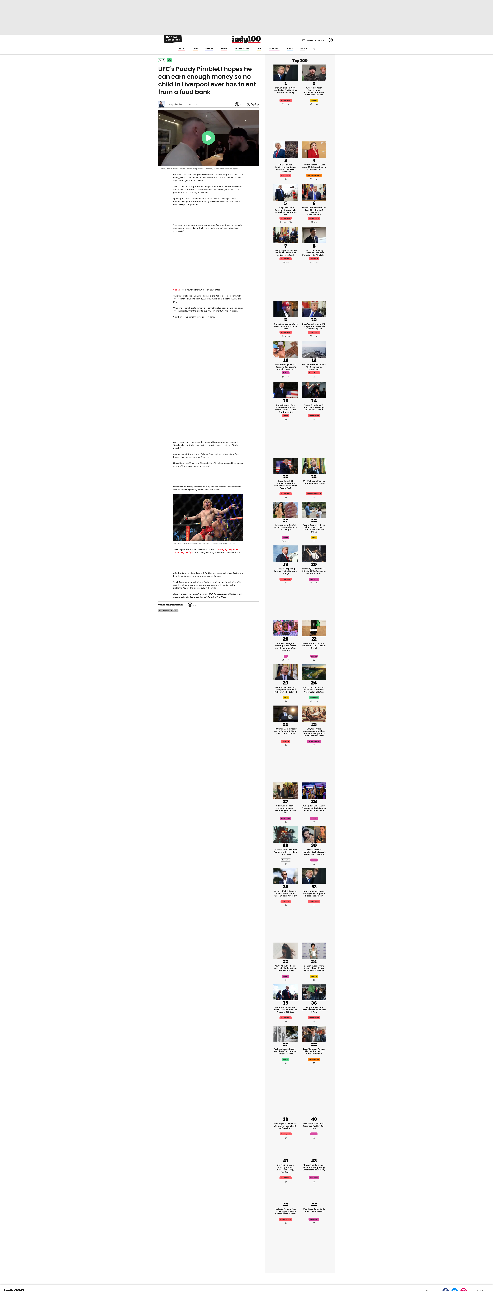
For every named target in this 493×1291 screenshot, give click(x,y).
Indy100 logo (246, 39)
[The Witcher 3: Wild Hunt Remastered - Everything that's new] (285, 834)
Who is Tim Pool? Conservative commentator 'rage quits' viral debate (314, 91)
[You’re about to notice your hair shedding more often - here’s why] (285, 950)
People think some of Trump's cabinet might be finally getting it (314, 407)
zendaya (314, 976)
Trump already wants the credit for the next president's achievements (314, 211)
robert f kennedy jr (314, 494)
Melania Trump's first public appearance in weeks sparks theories (285, 1211)
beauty (285, 538)
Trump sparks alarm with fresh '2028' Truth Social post (286, 326)
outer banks (285, 818)
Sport (161, 60)
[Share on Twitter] (252, 104)
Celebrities (274, 49)
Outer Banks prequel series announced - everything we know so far (285, 809)
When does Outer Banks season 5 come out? (314, 1210)
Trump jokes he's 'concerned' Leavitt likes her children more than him (285, 211)
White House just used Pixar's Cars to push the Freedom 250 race (285, 1009)
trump (285, 416)
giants (285, 1059)
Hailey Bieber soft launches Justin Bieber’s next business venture (314, 852)
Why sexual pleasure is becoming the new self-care (314, 1125)
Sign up (176, 290)
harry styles (314, 579)
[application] (208, 138)
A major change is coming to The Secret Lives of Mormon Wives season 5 (285, 647)
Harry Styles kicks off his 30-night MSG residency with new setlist (314, 571)
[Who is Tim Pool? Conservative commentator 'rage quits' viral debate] (314, 72)
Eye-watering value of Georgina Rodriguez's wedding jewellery (285, 366)
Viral (259, 49)
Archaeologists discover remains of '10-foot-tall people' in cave (285, 1051)
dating (314, 1134)
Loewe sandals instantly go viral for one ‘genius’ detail (314, 645)
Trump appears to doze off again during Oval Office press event (285, 252)
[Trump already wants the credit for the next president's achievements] (314, 192)
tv (285, 656)
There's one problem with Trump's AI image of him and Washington (314, 326)
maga (314, 538)
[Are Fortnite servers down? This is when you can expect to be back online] (285, 1268)
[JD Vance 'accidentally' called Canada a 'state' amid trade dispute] (285, 713)
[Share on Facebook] (248, 104)
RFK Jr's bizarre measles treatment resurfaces (314, 482)
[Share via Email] (257, 104)
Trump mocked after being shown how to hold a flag (314, 1009)
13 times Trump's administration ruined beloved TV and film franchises (285, 168)
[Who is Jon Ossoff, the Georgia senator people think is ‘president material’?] (314, 235)
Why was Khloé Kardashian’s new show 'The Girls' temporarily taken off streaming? (314, 732)
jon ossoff (314, 259)
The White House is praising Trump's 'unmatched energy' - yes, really (286, 1168)
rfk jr (286, 698)
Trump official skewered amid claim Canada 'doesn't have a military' (285, 893)
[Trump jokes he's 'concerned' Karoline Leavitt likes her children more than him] (285, 192)
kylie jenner (314, 1178)
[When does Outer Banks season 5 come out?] (314, 1193)
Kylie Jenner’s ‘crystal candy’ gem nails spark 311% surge (285, 527)
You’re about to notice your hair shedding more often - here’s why (285, 968)
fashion (285, 373)
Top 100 (181, 49)
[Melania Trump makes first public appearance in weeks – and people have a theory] (285, 1193)
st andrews (314, 698)
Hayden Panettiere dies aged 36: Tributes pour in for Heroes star (314, 167)
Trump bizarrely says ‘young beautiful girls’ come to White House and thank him (285, 408)
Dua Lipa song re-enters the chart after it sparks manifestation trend (314, 808)
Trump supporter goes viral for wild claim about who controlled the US (314, 528)
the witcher (285, 860)
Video (290, 49)
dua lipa (314, 818)
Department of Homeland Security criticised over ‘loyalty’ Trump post (285, 484)
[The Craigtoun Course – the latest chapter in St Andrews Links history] (314, 671)
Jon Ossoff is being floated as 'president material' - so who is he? (314, 252)
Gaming (209, 49)
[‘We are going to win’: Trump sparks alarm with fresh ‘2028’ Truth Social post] (285, 308)
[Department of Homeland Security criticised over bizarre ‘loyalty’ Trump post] (285, 465)
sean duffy (286, 902)
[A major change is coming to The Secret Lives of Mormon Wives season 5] (285, 628)
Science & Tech (242, 49)
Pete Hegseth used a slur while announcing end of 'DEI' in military (285, 1125)
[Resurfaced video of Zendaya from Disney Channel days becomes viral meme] (314, 950)
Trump (224, 49)
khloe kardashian (314, 741)
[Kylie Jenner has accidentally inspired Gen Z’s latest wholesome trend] (314, 1149)
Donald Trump (286, 100)
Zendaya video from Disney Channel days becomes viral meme (314, 968)
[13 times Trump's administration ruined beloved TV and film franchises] (285, 149)
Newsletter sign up (315, 40)
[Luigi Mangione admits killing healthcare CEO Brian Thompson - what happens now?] (314, 1033)
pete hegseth (285, 1134)
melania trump (285, 1219)
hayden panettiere (314, 175)
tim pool (314, 100)
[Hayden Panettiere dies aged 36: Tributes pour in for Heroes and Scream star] (314, 149)
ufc (169, 60)
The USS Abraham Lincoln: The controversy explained (314, 366)
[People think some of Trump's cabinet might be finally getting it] (314, 389)
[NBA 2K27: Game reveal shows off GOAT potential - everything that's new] (314, 1268)
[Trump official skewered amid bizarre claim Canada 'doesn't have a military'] (285, 875)
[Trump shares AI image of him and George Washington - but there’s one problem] (314, 308)
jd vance (285, 741)
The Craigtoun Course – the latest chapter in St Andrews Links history (314, 689)
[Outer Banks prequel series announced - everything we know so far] (285, 790)
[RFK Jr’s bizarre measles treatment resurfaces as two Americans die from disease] (314, 465)
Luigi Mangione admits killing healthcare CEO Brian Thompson (314, 1051)
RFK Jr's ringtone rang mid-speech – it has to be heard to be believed (285, 689)
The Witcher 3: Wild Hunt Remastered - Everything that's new (285, 852)
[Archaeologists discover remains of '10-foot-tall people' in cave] (285, 1033)
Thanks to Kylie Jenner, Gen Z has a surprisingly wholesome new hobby (314, 1167)
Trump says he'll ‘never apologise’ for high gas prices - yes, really (285, 90)
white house (285, 175)
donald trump (286, 218)
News (195, 49)
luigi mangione (314, 1059)
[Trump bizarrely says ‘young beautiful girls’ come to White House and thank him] (285, 389)
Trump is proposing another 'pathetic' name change (285, 571)
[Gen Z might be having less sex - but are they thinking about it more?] (314, 1108)
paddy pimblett (165, 611)
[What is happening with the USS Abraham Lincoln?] (314, 349)
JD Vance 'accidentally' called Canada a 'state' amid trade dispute (285, 731)
